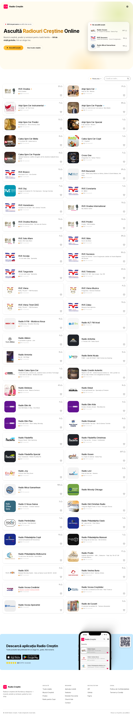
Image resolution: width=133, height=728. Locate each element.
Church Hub (69, 699)
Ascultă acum (15, 48)
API (89, 689)
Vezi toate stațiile (34, 48)
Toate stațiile (47, 689)
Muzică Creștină (48, 692)
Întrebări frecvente (71, 696)
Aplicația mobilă (70, 689)
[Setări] (127, 6)
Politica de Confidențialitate (119, 689)
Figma (90, 696)
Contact (68, 703)
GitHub (90, 692)
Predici (45, 696)
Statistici (68, 692)
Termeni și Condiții (116, 692)
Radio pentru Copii (49, 699)
